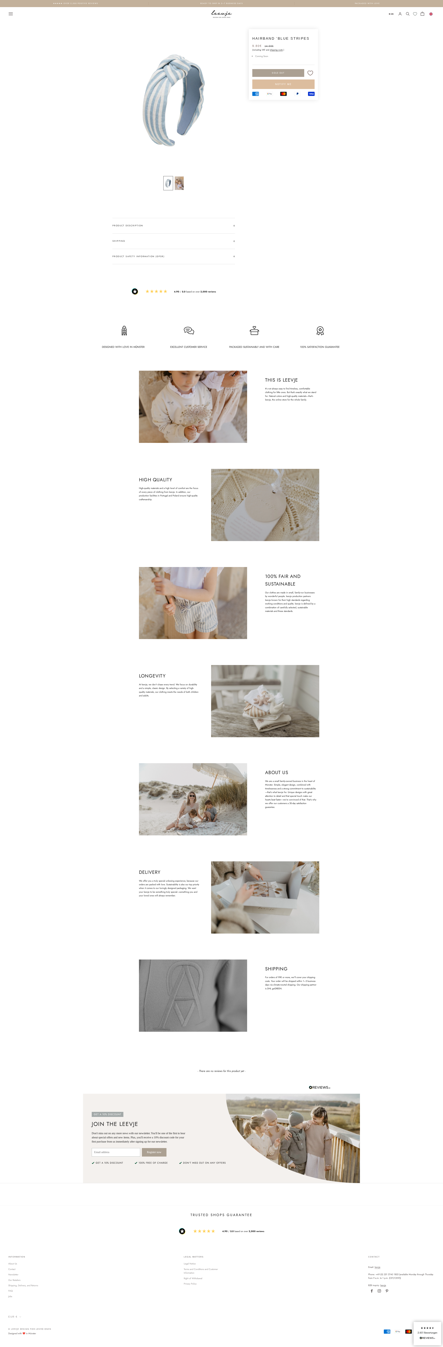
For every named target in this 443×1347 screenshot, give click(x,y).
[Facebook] (372, 1291)
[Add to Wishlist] (310, 73)
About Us (12, 1263)
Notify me (283, 84)
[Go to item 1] (168, 183)
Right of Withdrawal (193, 1278)
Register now (154, 1152)
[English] (431, 13)
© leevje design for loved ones (29, 1329)
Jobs (10, 1296)
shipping (118, 241)
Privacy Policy (190, 1283)
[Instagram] (379, 1291)
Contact (11, 1269)
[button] (427, 1333)
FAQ (10, 1290)
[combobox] (431, 13)
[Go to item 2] (179, 183)
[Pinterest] (387, 1291)
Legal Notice (190, 1263)
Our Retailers (14, 1280)
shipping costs (276, 50)
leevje (377, 1267)
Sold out (278, 72)
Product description (127, 225)
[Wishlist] (415, 14)
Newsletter (13, 1274)
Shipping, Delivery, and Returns (23, 1285)
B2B (391, 14)
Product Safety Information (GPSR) (138, 256)
